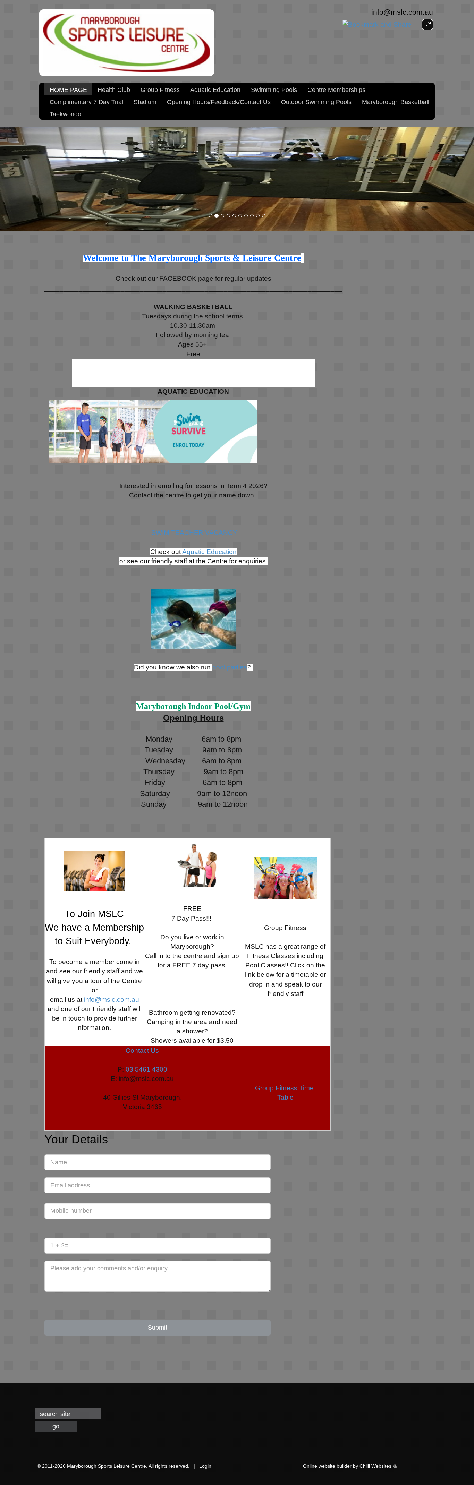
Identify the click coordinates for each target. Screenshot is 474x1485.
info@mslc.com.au (402, 12)
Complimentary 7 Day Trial (86, 102)
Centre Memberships (336, 89)
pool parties (229, 667)
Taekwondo (65, 114)
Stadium (145, 102)
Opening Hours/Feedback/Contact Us (219, 102)
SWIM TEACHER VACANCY (195, 532)
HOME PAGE (68, 89)
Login (205, 1466)
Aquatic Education (215, 89)
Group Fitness (160, 89)
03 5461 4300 (146, 1069)
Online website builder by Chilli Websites (348, 1466)
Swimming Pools (274, 89)
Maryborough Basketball (395, 102)
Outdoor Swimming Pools (316, 102)
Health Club (114, 89)
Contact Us (142, 1050)
